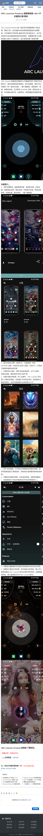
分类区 (39, 7)
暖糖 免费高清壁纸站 (30, 782)
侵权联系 (9, 824)
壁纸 (4, 768)
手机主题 (8, 768)
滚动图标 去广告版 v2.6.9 (10, 777)
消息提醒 (33, 822)
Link (9, 793)
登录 (40, 3)
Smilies (17, 793)
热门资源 (21, 7)
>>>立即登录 (6, 757)
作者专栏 (21, 822)
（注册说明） (15, 757)
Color (4, 793)
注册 (35, 3)
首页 (3, 7)
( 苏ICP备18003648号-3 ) (28, 834)
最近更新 (21, 827)
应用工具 (11, 9)
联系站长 (9, 827)
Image (7, 793)
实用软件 (11, 7)
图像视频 (30, 7)
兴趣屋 (1, 9)
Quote (12, 793)
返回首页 (33, 827)
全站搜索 (33, 824)
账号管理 (21, 824)
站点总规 (9, 822)
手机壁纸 (13, 768)
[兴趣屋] (5, 3)
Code (14, 793)
